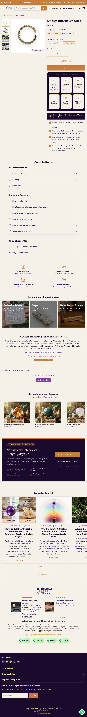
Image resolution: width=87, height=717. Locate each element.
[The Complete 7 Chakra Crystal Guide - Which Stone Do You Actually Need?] (54, 510)
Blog (27, 709)
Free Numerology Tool (67, 461)
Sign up (33, 695)
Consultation (35, 709)
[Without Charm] (69, 45)
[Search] (44, 8)
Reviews (58, 709)
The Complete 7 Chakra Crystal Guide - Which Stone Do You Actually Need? (54, 533)
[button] (5, 22)
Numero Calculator (47, 709)
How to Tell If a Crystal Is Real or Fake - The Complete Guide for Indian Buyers (19, 533)
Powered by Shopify (43, 713)
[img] (43, 591)
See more (42, 567)
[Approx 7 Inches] (53, 36)
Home (4, 15)
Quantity (50, 49)
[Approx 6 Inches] (67, 36)
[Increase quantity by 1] (65, 53)
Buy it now (66, 68)
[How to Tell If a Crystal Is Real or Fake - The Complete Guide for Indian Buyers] (19, 510)
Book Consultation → (67, 454)
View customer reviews (43, 360)
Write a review (43, 380)
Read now (18, 560)
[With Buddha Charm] (55, 45)
